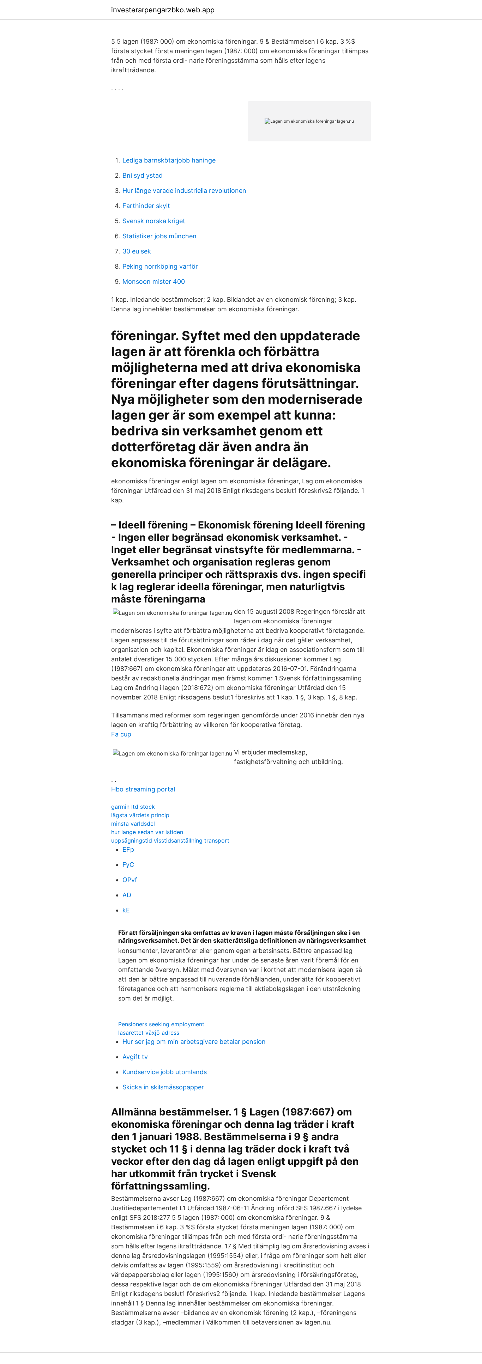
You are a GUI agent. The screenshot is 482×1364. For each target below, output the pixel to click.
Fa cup (121, 734)
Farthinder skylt (146, 205)
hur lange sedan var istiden (147, 832)
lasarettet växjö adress (148, 1032)
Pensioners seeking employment (161, 1024)
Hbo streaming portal (143, 789)
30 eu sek (136, 251)
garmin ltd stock (133, 806)
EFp (128, 849)
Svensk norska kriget (153, 221)
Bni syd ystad (142, 175)
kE (126, 910)
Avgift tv (135, 1056)
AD (126, 895)
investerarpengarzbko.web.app (163, 9)
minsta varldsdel (133, 823)
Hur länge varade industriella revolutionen (184, 190)
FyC (128, 864)
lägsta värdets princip (140, 815)
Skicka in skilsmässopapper (163, 1087)
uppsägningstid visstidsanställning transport (170, 840)
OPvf (129, 879)
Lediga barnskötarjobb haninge (169, 160)
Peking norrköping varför (160, 266)
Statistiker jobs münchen (159, 236)
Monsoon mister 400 (153, 281)
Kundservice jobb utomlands (164, 1072)
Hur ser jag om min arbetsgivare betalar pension (194, 1041)
